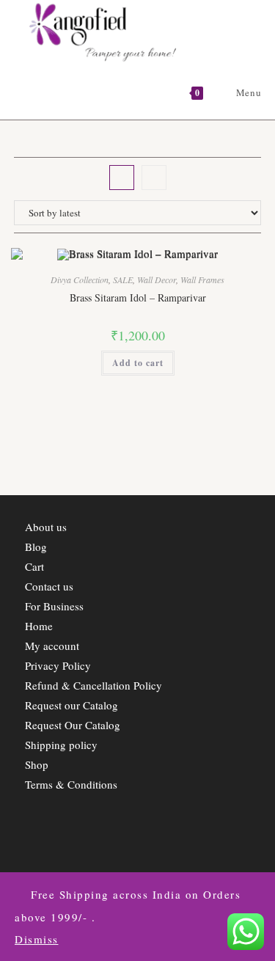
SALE (123, 279)
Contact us (49, 586)
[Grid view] (121, 177)
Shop (36, 764)
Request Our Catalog (72, 724)
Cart (34, 566)
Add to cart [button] (138, 363)
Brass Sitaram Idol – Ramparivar (138, 297)
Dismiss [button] (37, 939)
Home (39, 625)
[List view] (154, 177)
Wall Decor (156, 279)
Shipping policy (61, 744)
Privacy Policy (58, 665)
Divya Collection (80, 279)
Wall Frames (202, 279)
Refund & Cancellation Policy (93, 685)
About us (46, 526)
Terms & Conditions (71, 784)
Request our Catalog (71, 705)
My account (52, 645)
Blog (36, 546)
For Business (54, 606)
